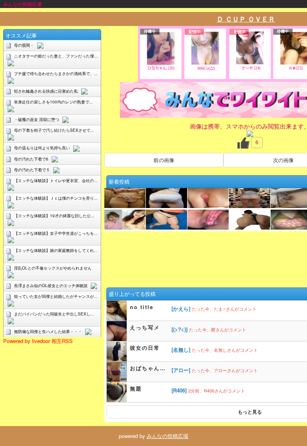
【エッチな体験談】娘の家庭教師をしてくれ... (56, 250)
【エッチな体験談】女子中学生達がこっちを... (56, 233)
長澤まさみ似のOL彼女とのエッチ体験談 (51, 285)
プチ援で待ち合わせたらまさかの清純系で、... (56, 73)
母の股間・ (24, 45)
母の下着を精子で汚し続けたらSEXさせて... (54, 130)
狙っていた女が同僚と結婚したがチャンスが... (56, 296)
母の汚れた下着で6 (31, 159)
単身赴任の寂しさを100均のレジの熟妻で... (53, 102)
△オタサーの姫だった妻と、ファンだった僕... (56, 56)
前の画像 (164, 160)
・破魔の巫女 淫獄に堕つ (36, 119)
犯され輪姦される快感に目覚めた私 (46, 91)
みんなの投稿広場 (167, 436)
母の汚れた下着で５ (32, 169)
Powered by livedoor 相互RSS (38, 341)
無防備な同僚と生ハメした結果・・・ (48, 331)
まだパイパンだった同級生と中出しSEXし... (54, 314)
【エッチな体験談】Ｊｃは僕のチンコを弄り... (56, 198)
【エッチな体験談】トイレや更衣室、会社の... (56, 180)
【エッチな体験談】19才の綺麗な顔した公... (54, 215)
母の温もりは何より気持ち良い (42, 148)
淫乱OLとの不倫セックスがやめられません (53, 268)
